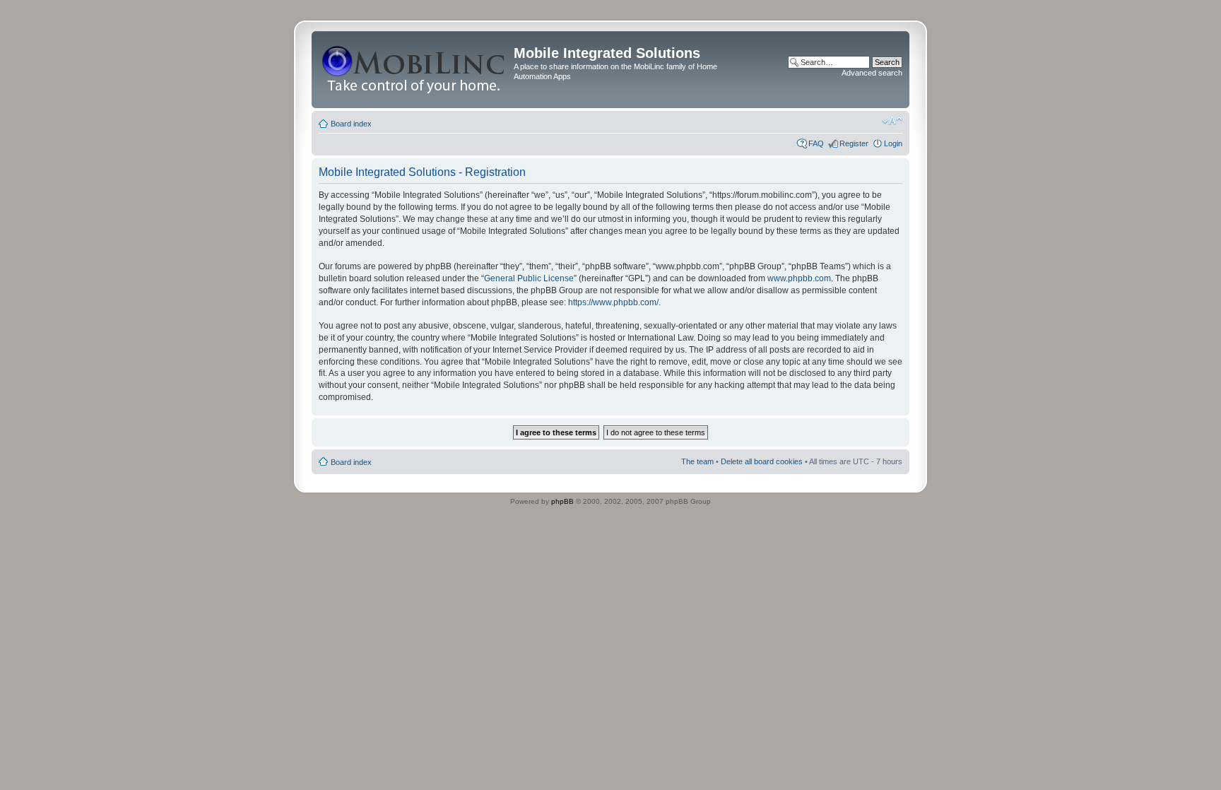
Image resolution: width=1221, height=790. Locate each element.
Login (893, 143)
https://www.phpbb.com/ (613, 302)
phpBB (562, 501)
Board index (351, 123)
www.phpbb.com (799, 278)
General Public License (529, 278)
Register (853, 143)
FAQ (816, 143)
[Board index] (414, 70)
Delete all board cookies (762, 461)
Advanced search (872, 73)
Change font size (892, 120)
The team (697, 461)
